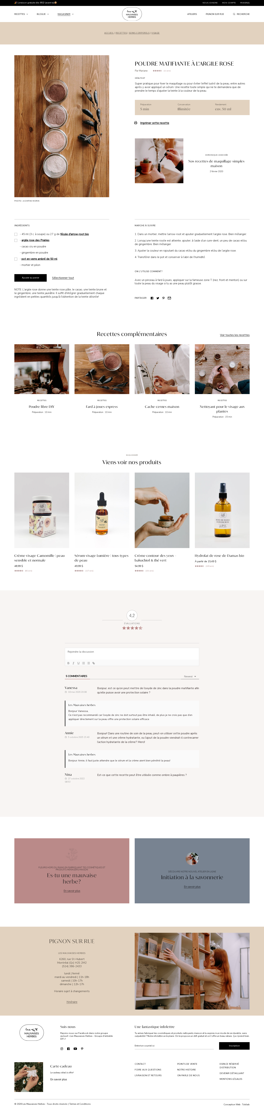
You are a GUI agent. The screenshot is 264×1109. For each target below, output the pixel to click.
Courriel (169, 298)
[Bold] (68, 663)
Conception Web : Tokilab (237, 1104)
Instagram (61, 1048)
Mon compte (229, 3)
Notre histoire (186, 1069)
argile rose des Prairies (35, 240)
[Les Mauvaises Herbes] (132, 14)
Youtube (75, 1048)
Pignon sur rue (215, 14)
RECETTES (19, 14)
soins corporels (139, 33)
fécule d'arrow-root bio (74, 234)
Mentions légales (231, 1078)
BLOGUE (41, 14)
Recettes (121, 33)
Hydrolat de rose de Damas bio (219, 555)
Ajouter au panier (30, 277)
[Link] (93, 663)
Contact (140, 1064)
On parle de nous (188, 1075)
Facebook (152, 298)
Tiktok (89, 1048)
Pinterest (163, 298)
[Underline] (78, 663)
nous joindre (210, 3)
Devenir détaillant (232, 1073)
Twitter (158, 298)
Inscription (234, 1045)
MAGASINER (64, 14)
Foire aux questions (148, 1069)
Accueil (109, 33)
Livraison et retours (148, 1075)
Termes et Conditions (80, 1104)
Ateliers (192, 14)
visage (155, 33)
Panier (245, 3)
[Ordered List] (83, 663)
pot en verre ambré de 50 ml (39, 259)
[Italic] (73, 663)
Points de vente (187, 1064)
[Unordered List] (88, 663)
